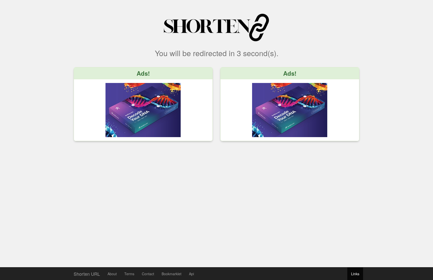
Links (355, 273)
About (112, 273)
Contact (148, 273)
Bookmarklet (171, 273)
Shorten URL (87, 272)
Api (191, 273)
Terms (129, 273)
